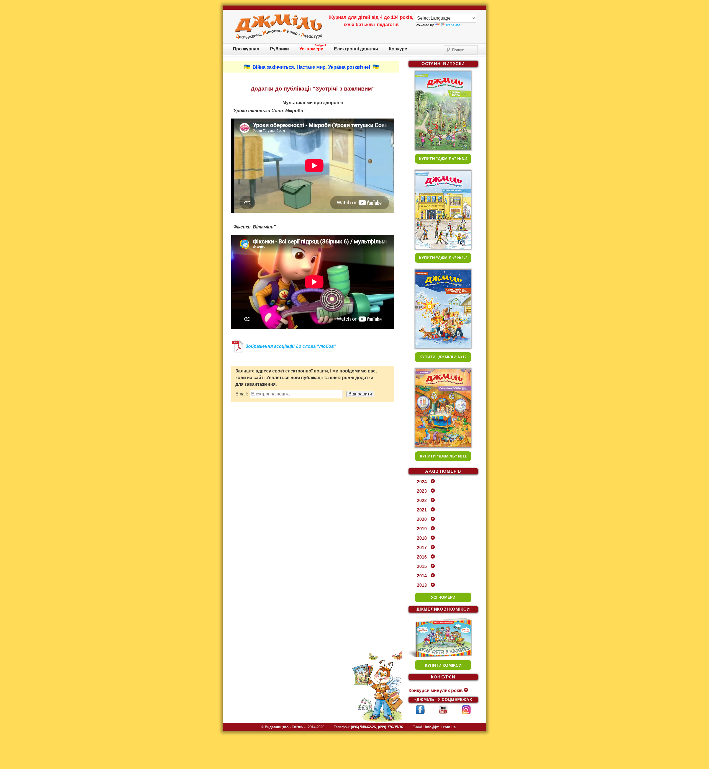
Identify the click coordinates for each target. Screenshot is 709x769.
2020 (422, 519)
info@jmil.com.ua (440, 727)
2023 (422, 491)
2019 (422, 528)
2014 (422, 575)
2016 (422, 557)
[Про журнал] (279, 38)
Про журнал (246, 49)
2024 (422, 481)
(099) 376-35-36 (390, 727)
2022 (422, 500)
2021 (422, 510)
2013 (422, 585)
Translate (453, 25)
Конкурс (398, 49)
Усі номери (311, 49)
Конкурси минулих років (436, 690)
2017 (422, 547)
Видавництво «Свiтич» (285, 727)
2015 (422, 566)
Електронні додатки (356, 49)
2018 (422, 538)
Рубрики (279, 49)
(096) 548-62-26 (363, 727)
